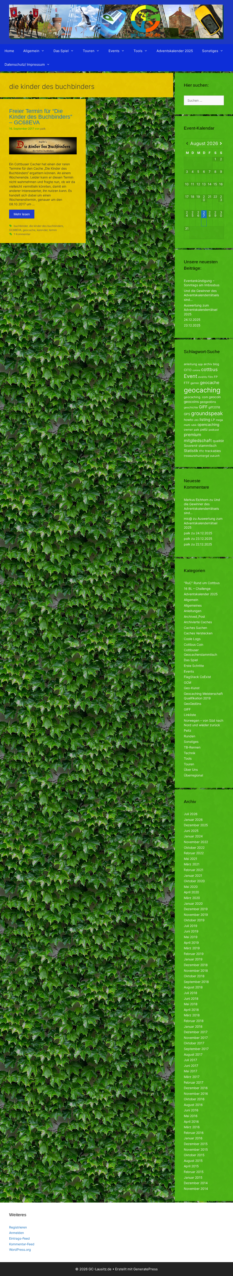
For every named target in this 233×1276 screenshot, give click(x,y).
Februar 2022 (194, 853)
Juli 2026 (191, 814)
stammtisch (207, 446)
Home (9, 51)
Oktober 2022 (194, 847)
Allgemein (31, 51)
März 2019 (192, 948)
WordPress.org (20, 1249)
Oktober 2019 (194, 920)
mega (219, 420)
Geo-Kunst (192, 688)
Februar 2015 (194, 1172)
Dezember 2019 (196, 909)
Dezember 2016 (196, 1088)
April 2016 (191, 1121)
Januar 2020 (193, 903)
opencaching (208, 424)
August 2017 (193, 1054)
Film (210, 377)
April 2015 (191, 1166)
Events (114, 51)
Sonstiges (210, 51)
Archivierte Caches (198, 622)
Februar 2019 (194, 954)
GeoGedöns (192, 704)
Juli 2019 (190, 926)
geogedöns (208, 402)
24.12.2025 (192, 320)
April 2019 (191, 942)
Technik (189, 753)
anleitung (190, 364)
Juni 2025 (191, 831)
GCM (187, 682)
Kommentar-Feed (21, 1244)
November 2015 (196, 1149)
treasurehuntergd (196, 455)
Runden (189, 736)
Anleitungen (192, 611)
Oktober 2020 (194, 881)
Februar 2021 (193, 870)
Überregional (193, 775)
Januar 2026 (193, 819)
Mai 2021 (190, 859)
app (200, 364)
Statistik (191, 450)
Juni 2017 (191, 1066)
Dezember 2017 (196, 1032)
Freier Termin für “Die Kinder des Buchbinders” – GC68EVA (40, 117)
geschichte (191, 407)
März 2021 (192, 864)
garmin (194, 383)
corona (196, 370)
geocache (29, 230)
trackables (213, 451)
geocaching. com (196, 397)
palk (196, 429)
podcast (214, 429)
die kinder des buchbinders (46, 226)
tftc (201, 451)
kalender (42, 230)
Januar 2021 (193, 875)
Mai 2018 (191, 1004)
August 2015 (193, 1161)
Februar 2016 (194, 1133)
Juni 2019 (191, 931)
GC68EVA (15, 230)
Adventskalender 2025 (175, 51)
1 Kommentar (22, 234)
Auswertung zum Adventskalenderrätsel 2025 (200, 309)
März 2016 (192, 1127)
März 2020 (192, 898)
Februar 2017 (193, 1082)
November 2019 (196, 915)
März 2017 (192, 1077)
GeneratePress (145, 1269)
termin (53, 230)
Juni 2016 (191, 1110)
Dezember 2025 (196, 825)
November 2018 (196, 970)
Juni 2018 (191, 998)
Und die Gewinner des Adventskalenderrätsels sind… (201, 295)
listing (205, 419)
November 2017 (196, 1038)
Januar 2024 (193, 836)
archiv (208, 364)
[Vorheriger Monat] (187, 143)
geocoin (215, 397)
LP (213, 420)
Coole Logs (192, 639)
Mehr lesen (22, 214)
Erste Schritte (194, 666)
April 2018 (191, 1010)
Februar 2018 (194, 1021)
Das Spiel (61, 51)
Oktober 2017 (194, 1043)
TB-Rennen (192, 747)
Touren (88, 51)
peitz (204, 429)
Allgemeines (193, 605)
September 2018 (196, 982)
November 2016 (196, 1093)
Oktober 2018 (194, 976)
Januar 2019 (193, 959)
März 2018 (192, 1015)
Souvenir (191, 446)
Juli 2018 (190, 993)
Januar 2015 (193, 1177)
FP (216, 377)
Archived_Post (194, 616)
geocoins (191, 401)
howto (188, 420)
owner (188, 429)
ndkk (194, 425)
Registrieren (18, 1227)
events (202, 377)
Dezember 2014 (196, 1183)
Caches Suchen (195, 628)
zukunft (215, 455)
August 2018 (193, 987)
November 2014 (196, 1189)
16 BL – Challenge (197, 588)
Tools (138, 51)
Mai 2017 (190, 1071)
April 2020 (191, 892)
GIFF (203, 406)
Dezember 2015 (196, 1144)
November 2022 (196, 842)
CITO (188, 370)
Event (190, 376)
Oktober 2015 (194, 1155)
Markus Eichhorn (196, 500)
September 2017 (196, 1049)
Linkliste (190, 715)
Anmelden (16, 1233)
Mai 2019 (191, 937)
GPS (187, 414)
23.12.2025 (192, 325)
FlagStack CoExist (197, 677)
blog (216, 364)
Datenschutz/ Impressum (25, 64)
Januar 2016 (193, 1138)
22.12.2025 (204, 544)
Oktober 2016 (194, 1099)
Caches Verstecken (198, 633)
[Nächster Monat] (221, 143)
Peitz (187, 730)
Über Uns (191, 769)
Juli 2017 (190, 1060)
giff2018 (214, 407)
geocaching (202, 390)
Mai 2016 (191, 1116)
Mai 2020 (191, 887)
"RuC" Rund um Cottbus (202, 583)
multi (187, 425)
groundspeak (207, 413)
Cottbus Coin (193, 644)
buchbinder (21, 226)
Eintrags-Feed (19, 1238)
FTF (187, 383)
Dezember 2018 (196, 965)
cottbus (209, 369)
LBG (196, 420)
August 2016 (193, 1105)
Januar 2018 (193, 1026)
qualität (218, 441)
